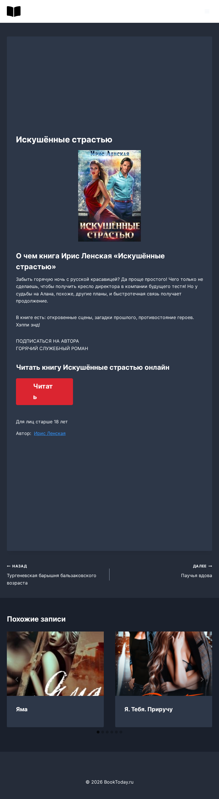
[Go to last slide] (17, 679)
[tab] (98, 732)
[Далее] (202, 679)
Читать (43, 391)
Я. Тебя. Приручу (148, 709)
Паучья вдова (196, 571)
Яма (22, 709)
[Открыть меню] (207, 11)
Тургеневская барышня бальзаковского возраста (51, 574)
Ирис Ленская (50, 433)
